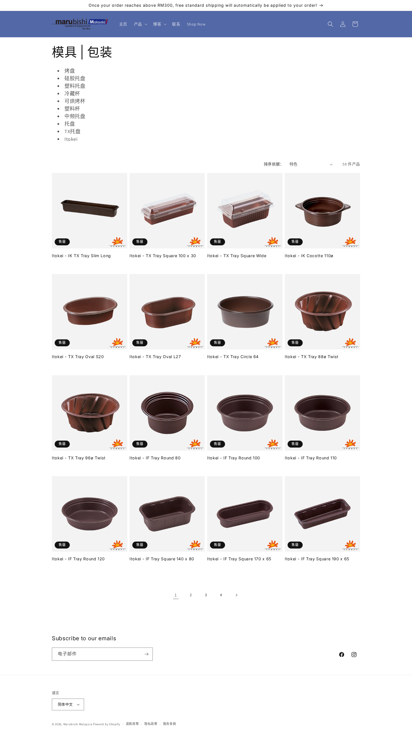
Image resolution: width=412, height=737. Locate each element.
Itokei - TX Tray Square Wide (236, 255)
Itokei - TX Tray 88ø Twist (312, 356)
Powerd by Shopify (106, 724)
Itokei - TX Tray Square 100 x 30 (162, 255)
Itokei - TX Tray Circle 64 (233, 356)
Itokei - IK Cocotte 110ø (309, 255)
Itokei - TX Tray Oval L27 (155, 356)
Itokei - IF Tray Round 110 (311, 457)
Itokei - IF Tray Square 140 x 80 (161, 558)
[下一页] (236, 595)
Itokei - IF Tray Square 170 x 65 (239, 558)
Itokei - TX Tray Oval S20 (78, 356)
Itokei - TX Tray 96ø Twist (79, 457)
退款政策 (132, 724)
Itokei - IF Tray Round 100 (233, 457)
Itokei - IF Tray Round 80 (155, 457)
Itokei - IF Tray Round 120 (78, 558)
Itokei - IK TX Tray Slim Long (81, 255)
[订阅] (146, 654)
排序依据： (274, 164)
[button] (140, 24)
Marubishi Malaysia (77, 724)
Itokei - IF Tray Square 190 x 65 (317, 558)
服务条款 (169, 724)
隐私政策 (151, 724)
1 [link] (176, 595)
